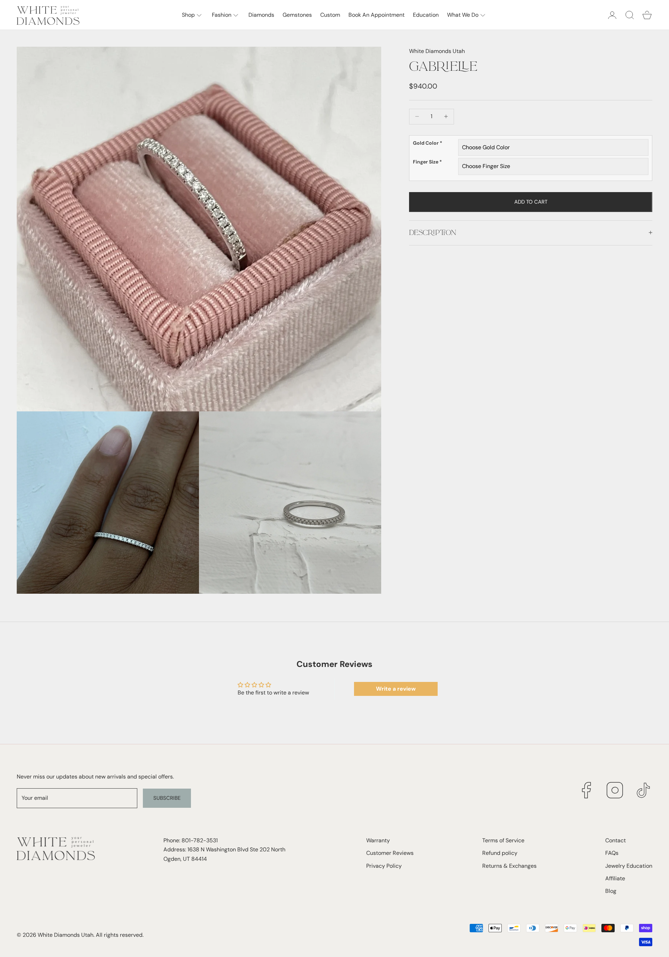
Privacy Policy (384, 865)
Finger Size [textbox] (427, 162)
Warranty (378, 840)
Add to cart (530, 201)
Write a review (396, 688)
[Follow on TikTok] (643, 790)
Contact (615, 840)
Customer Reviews (390, 853)
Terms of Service (503, 840)
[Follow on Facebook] (586, 790)
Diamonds (261, 14)
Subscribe (166, 798)
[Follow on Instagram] (615, 790)
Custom (330, 14)
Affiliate (615, 878)
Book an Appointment (376, 14)
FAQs (611, 853)
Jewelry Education (628, 865)
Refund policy (499, 853)
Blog (610, 891)
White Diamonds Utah (437, 51)
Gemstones (297, 14)
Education (426, 14)
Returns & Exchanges (509, 865)
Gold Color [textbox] (427, 143)
